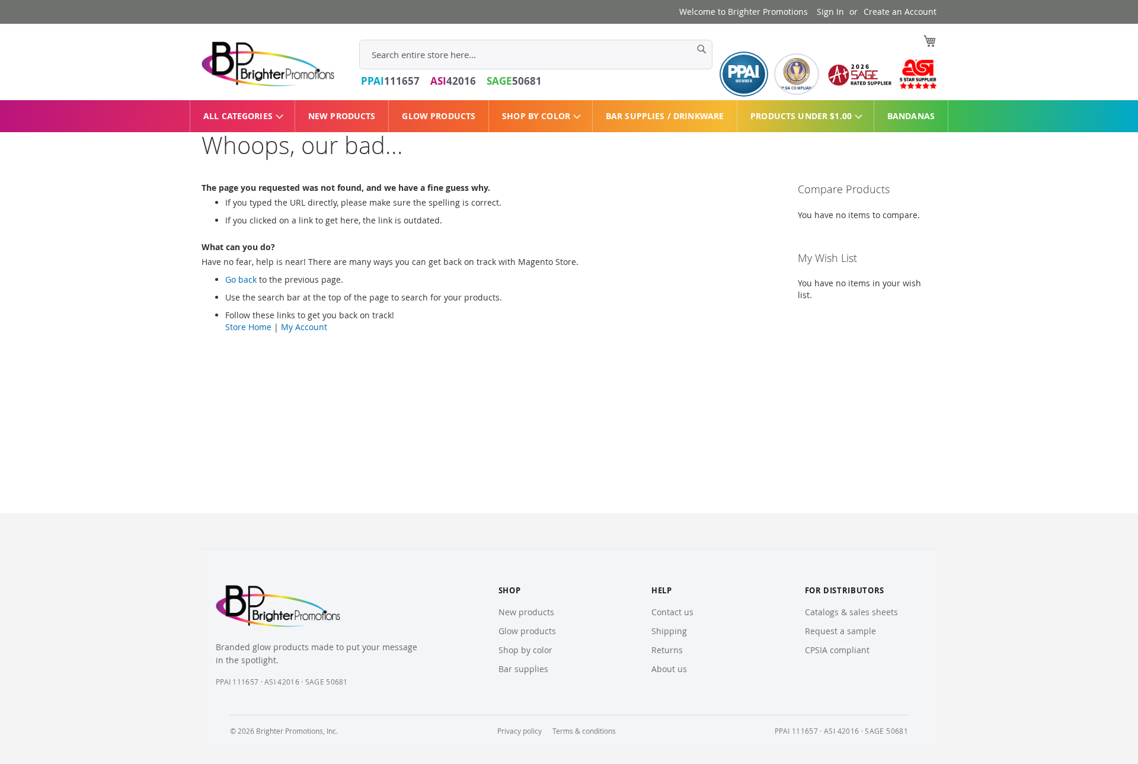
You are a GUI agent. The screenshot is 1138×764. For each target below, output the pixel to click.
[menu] (569, 116)
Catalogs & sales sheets (851, 612)
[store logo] (268, 64)
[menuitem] (242, 116)
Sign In (830, 11)
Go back (241, 279)
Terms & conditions (584, 731)
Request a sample (840, 631)
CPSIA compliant (837, 650)
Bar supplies (523, 669)
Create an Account (900, 11)
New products (526, 612)
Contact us (672, 612)
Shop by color (525, 650)
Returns (667, 650)
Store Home (248, 327)
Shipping (669, 631)
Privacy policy (519, 731)
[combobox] (535, 54)
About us (669, 669)
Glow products (527, 631)
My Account (304, 327)
